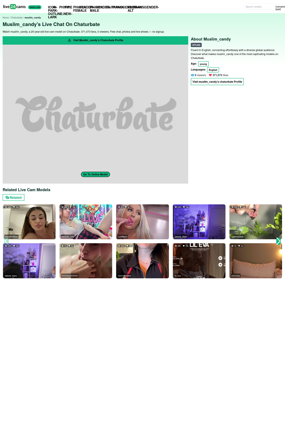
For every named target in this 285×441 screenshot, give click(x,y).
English (213, 69)
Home (6, 17)
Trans (135, 7)
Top (64, 7)
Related (15, 197)
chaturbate (17, 17)
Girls (79, 7)
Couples (115, 7)
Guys (96, 7)
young (203, 64)
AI (51, 7)
